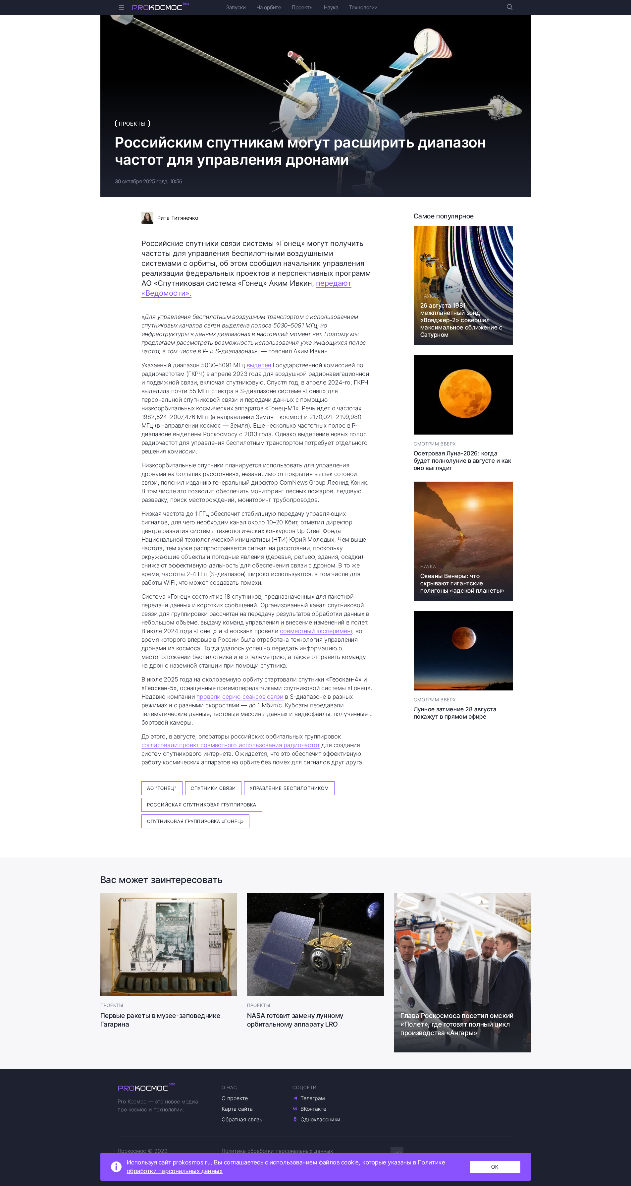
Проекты (302, 7)
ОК (495, 1166)
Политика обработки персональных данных (277, 1151)
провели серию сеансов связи (239, 696)
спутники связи (213, 788)
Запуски (236, 7)
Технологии (363, 7)
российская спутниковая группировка (202, 804)
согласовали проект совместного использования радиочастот (230, 744)
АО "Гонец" (162, 788)
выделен (259, 365)
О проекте (235, 1098)
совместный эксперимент (316, 630)
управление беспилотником (289, 788)
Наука (331, 7)
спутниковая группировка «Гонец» (195, 821)
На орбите (268, 7)
